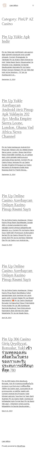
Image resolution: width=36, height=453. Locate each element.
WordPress (21, 446)
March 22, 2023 (7, 411)
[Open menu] (33, 5)
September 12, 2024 (8, 79)
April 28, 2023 (6, 318)
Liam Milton (14, 5)
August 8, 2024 (7, 245)
